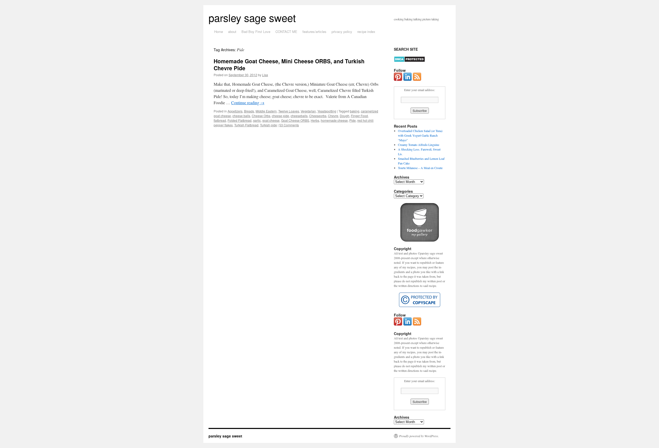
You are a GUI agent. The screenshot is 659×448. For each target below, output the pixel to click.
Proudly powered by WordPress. (419, 436)
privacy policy (342, 31)
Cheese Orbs (261, 115)
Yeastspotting (326, 111)
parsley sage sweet (252, 17)
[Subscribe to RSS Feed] (417, 79)
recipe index (366, 31)
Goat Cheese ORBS (295, 120)
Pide (352, 120)
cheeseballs (299, 115)
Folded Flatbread (240, 120)
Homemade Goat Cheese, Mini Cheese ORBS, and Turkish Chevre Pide (289, 64)
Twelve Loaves (288, 111)
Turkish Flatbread (246, 125)
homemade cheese (334, 120)
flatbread (220, 120)
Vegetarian (308, 111)
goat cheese (271, 120)
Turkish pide (268, 125)
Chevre (333, 115)
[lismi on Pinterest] (398, 79)
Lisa (265, 75)
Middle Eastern (266, 111)
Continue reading (247, 102)
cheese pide (280, 115)
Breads (249, 111)
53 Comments (289, 125)
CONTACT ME (286, 31)
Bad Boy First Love (255, 31)
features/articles (314, 31)
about (232, 31)
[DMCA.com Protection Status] (409, 61)
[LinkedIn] (407, 79)
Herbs (315, 120)
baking (354, 111)
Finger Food (359, 115)
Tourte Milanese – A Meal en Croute (420, 168)
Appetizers (235, 111)
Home (218, 31)
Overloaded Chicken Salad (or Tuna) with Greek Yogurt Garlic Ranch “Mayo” (420, 135)
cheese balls (241, 115)
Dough (344, 115)
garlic (257, 120)
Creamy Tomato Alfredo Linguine (418, 145)
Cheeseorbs (317, 115)
